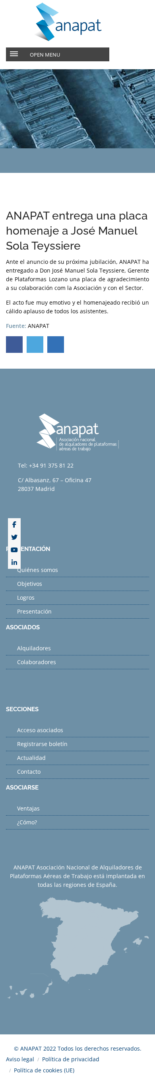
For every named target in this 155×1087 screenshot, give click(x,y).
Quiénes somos (37, 570)
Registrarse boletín (42, 744)
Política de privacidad (70, 1059)
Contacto (29, 771)
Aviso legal (20, 1059)
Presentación (34, 611)
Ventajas (28, 808)
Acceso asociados (40, 730)
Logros (26, 597)
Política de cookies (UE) (44, 1070)
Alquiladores (34, 648)
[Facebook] (14, 524)
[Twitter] (14, 537)
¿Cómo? (27, 822)
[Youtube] (14, 550)
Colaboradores (36, 662)
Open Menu (45, 54)
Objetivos (29, 583)
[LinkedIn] (14, 562)
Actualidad (31, 757)
